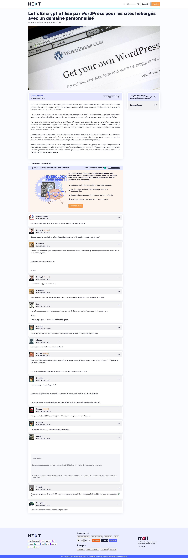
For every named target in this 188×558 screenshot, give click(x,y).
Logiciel (37, 544)
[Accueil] (34, 4)
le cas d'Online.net (48, 134)
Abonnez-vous (76, 206)
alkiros (39, 340)
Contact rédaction (97, 536)
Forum (116, 536)
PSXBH (39, 354)
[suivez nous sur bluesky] (78, 540)
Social (47, 544)
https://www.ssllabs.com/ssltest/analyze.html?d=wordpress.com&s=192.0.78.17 (59, 371)
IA (53, 541)
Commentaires (136, 105)
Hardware (48, 541)
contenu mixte (111, 137)
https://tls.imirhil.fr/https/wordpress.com (83, 333)
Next (42, 544)
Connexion (145, 4)
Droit (30, 541)
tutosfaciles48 (42, 217)
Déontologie (81, 549)
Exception (40, 503)
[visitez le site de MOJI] (143, 539)
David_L (39, 230)
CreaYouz (40, 244)
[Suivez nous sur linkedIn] (89, 540)
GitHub (106, 540)
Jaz (37, 304)
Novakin (39, 326)
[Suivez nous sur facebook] (85, 540)
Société (37, 547)
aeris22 (39, 436)
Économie (36, 541)
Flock (42, 541)
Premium (156, 4)
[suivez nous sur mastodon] (82, 540)
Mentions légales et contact (120, 556)
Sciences (53, 544)
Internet (31, 544)
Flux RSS (97, 540)
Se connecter (114, 168)
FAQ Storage (104, 549)
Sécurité (31, 547)
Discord (114, 540)
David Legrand (37, 96)
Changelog (113, 549)
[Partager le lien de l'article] (154, 97)
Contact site (108, 536)
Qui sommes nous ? (83, 536)
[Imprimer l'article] (118, 96)
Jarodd (39, 409)
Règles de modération (93, 549)
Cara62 (39, 487)
